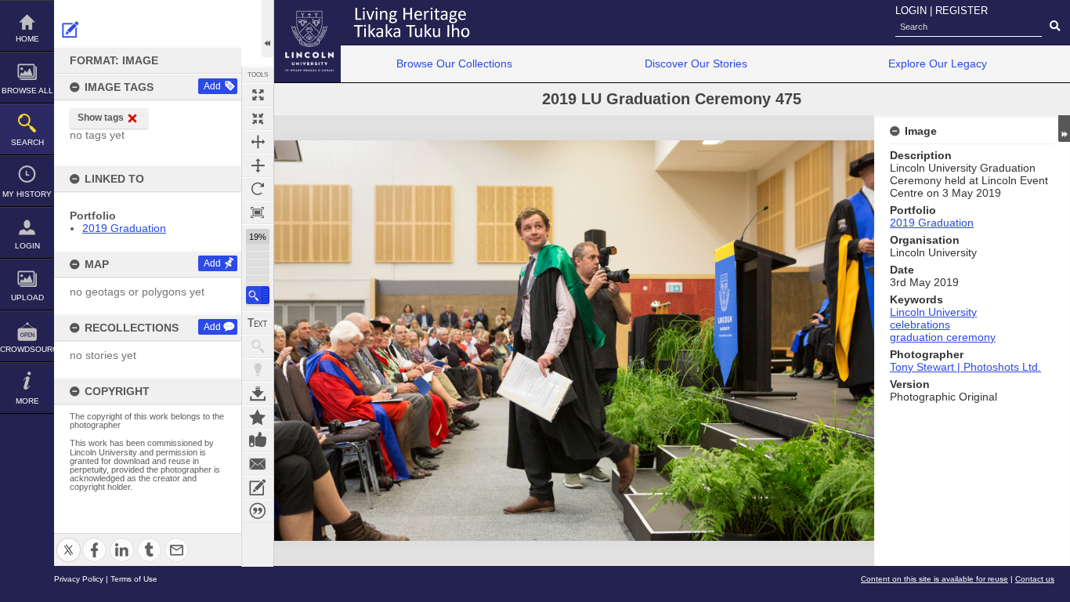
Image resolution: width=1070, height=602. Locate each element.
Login (27, 245)
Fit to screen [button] (257, 118)
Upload (27, 297)
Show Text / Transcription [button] (257, 323)
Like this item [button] (257, 440)
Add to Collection (257, 417)
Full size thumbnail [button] (257, 95)
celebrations (920, 324)
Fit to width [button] (257, 142)
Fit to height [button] (257, 165)
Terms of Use (133, 579)
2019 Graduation (124, 228)
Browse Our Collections (454, 63)
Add (212, 86)
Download (257, 393)
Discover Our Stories (696, 63)
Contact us (1034, 579)
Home (27, 38)
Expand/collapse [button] (1064, 128)
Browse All (27, 90)
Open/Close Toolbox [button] (267, 28)
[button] (257, 295)
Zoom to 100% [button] (257, 212)
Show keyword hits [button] (257, 346)
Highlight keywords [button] (257, 370)
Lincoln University (933, 312)
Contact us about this (257, 464)
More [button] (27, 401)
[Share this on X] (68, 540)
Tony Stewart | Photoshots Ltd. (965, 367)
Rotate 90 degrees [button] (257, 189)
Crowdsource (27, 349)
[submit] (1055, 26)
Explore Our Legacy (937, 63)
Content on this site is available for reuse (934, 579)
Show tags (101, 117)
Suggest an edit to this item (70, 29)
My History (27, 194)
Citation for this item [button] (257, 511)
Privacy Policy (78, 579)
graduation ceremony (943, 337)
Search (27, 142)
